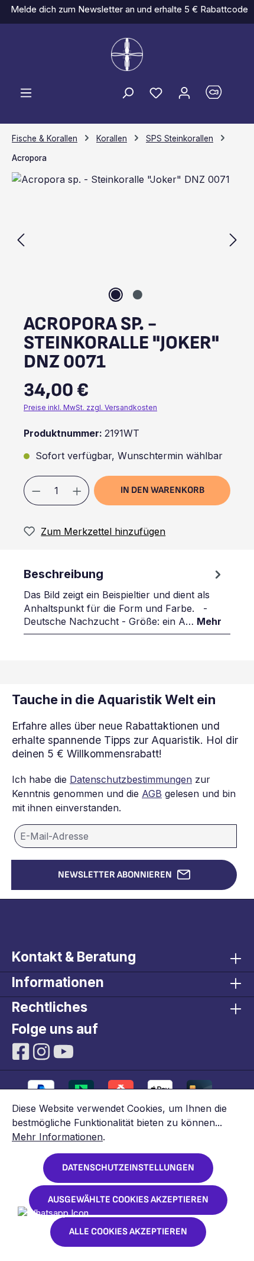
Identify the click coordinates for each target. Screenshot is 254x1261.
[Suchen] (127, 92)
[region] (127, 238)
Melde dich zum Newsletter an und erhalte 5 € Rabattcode (127, 9)
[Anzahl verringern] (36, 490)
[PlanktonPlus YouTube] (63, 1050)
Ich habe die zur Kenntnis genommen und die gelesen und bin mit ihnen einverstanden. (124, 793)
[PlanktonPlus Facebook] (22, 1050)
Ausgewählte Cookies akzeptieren (128, 1199)
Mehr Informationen (57, 1137)
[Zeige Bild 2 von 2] (137, 294)
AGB (152, 793)
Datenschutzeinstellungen (128, 1167)
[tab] (124, 596)
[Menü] (26, 92)
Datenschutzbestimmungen (131, 779)
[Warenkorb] (220, 94)
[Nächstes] (233, 239)
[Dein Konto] (184, 92)
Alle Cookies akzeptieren (128, 1231)
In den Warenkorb (162, 490)
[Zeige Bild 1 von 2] (116, 294)
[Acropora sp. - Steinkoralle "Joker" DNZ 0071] (127, 238)
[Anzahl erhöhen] (77, 490)
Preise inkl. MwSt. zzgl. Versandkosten (90, 407)
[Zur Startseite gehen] (127, 54)
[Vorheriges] (21, 239)
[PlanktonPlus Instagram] (42, 1050)
